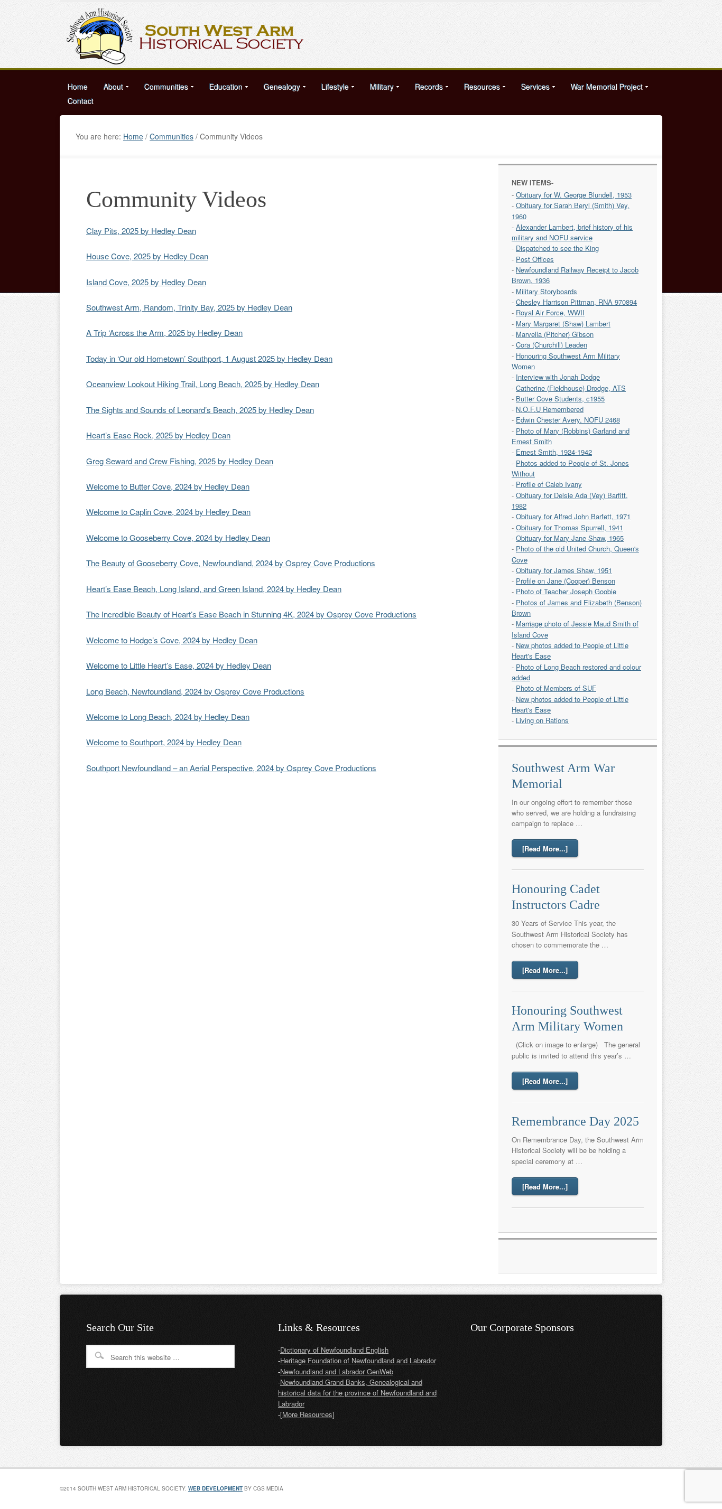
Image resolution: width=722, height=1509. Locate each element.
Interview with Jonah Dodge (558, 377)
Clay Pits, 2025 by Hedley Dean (141, 230)
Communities (162, 88)
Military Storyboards (546, 291)
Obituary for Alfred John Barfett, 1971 (573, 516)
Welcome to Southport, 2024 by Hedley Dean (164, 741)
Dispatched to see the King (557, 248)
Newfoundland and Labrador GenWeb (336, 1371)
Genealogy (278, 88)
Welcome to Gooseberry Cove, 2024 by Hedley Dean (178, 537)
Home (78, 86)
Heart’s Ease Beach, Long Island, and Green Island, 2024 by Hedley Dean (213, 588)
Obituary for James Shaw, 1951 (564, 570)
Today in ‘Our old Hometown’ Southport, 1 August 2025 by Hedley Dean (209, 358)
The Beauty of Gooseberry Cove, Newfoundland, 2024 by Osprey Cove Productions (230, 562)
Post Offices (535, 259)
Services (531, 88)
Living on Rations (542, 720)
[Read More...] (545, 848)
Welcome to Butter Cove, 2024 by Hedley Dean (167, 486)
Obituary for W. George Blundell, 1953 (574, 195)
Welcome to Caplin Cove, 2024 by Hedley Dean (168, 511)
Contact (81, 101)
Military (378, 88)
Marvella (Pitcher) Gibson (555, 334)
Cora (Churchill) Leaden (551, 345)
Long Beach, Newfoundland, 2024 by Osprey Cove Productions (195, 691)
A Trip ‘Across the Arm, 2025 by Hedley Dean (164, 332)
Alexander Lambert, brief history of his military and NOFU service (572, 232)
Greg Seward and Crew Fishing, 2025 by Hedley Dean (179, 460)
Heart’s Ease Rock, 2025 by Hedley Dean (158, 434)
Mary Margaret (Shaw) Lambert (563, 323)
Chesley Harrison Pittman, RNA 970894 (576, 302)
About (109, 88)
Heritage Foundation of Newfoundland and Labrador (358, 1360)
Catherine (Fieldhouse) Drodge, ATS (571, 388)
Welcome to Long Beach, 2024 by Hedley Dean (167, 716)
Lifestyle (331, 88)
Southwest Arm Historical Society (361, 35)
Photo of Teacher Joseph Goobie (566, 591)
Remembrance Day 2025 (575, 1121)
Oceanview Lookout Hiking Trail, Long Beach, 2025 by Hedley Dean (202, 383)
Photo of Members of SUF (556, 688)
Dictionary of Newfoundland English (334, 1350)
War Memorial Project (603, 88)
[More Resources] (307, 1414)
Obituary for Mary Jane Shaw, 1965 (570, 538)
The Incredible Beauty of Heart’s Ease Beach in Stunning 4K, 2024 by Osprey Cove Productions (251, 614)
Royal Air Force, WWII (550, 312)
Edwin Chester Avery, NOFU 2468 (568, 420)
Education (222, 88)
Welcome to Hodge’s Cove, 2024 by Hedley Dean (171, 639)
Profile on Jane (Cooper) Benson (565, 581)
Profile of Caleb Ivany (549, 484)
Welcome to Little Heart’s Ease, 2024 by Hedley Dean (178, 665)
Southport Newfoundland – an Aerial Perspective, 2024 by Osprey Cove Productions (231, 767)
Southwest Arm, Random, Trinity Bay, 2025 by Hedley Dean (189, 307)
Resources (478, 88)
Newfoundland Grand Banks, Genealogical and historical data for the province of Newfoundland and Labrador (357, 1393)
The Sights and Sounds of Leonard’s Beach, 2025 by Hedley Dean (200, 409)
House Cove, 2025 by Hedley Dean (147, 255)
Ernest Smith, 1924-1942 (554, 452)
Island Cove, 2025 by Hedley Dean (146, 281)
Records (425, 88)
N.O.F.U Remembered (550, 409)
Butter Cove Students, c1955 (560, 398)
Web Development (215, 1488)
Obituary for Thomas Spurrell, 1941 (569, 527)
